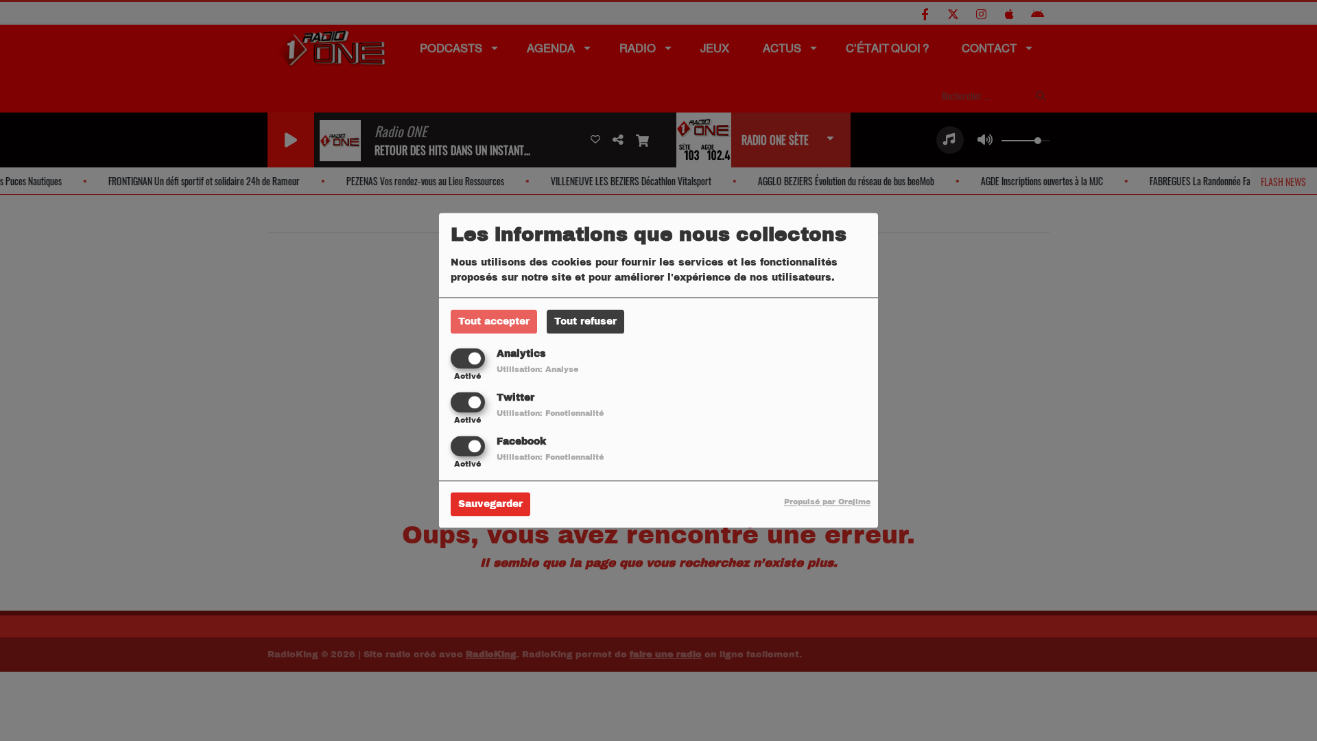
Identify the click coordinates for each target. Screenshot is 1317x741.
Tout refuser (585, 321)
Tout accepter (494, 321)
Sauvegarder (490, 504)
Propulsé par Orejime (827, 502)
